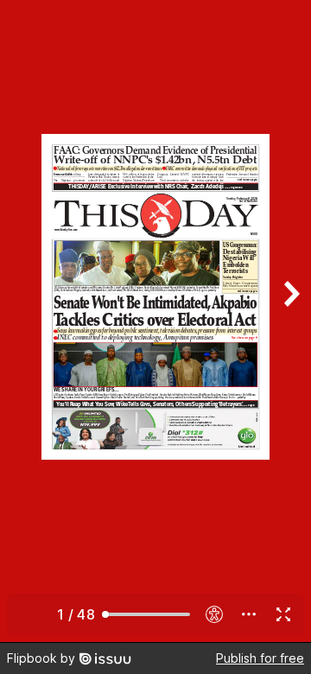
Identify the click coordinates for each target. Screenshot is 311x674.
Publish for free (260, 658)
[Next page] (290, 321)
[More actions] (249, 614)
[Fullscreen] (283, 614)
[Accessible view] (214, 614)
